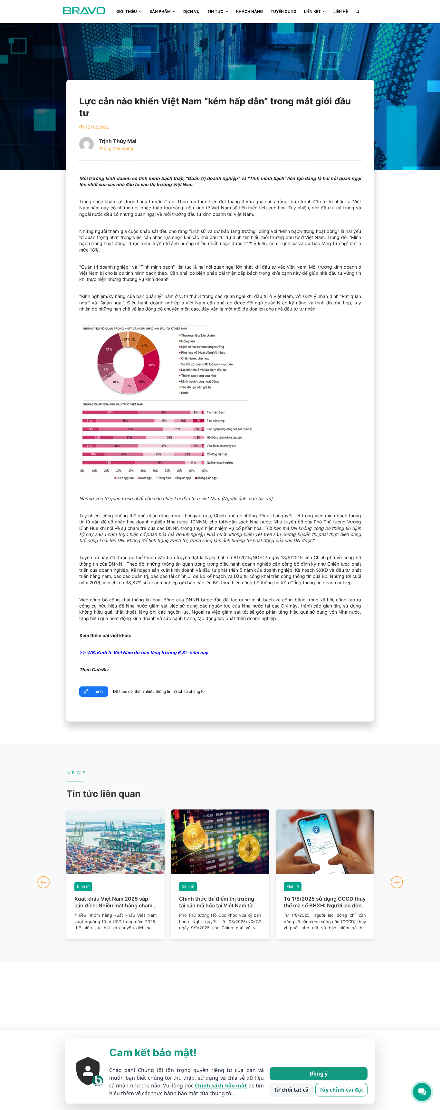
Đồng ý (319, 1073)
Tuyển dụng (283, 11)
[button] (43, 882)
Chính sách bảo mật (221, 1085)
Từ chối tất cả (291, 1089)
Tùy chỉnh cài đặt (341, 1089)
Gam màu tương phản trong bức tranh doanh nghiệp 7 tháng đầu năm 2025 (323, 902)
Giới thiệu (126, 11)
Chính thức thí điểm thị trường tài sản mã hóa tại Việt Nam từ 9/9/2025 (111, 902)
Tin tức (215, 11)
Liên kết (312, 11)
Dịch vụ (191, 11)
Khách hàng (249, 11)
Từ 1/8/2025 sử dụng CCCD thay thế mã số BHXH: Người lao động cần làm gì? (220, 902)
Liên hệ (340, 11)
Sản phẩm (160, 11)
